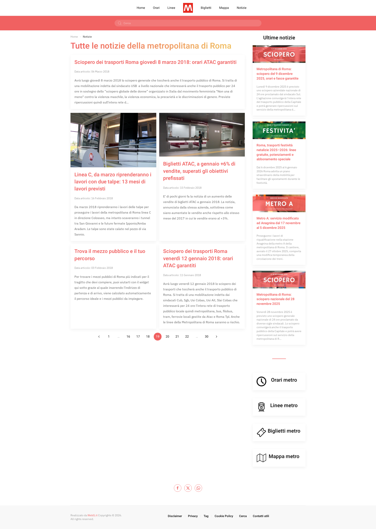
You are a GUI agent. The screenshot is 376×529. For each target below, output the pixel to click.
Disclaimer (175, 516)
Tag (206, 516)
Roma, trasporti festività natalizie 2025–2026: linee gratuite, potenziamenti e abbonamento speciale (276, 152)
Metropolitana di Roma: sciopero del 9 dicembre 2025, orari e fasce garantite (277, 74)
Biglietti (206, 7)
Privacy (193, 516)
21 (177, 336)
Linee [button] (171, 7)
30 (206, 336)
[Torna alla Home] (188, 8)
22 (187, 336)
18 (148, 336)
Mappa (224, 7)
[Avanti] (216, 337)
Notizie (242, 7)
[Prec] (99, 337)
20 (167, 336)
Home (141, 7)
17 (138, 336)
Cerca (243, 516)
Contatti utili (261, 516)
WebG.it (93, 515)
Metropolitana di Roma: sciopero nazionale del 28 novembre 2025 (276, 299)
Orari (156, 7)
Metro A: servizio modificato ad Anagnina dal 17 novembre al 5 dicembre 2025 (278, 223)
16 (128, 336)
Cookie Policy (224, 516)
